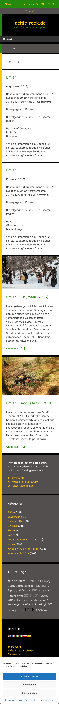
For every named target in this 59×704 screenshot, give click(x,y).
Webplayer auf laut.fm (24, 481)
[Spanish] (29, 636)
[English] (9, 636)
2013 (28, 595)
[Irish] (17, 636)
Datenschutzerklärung (14, 700)
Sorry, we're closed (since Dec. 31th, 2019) (29, 4)
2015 (10, 581)
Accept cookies (29, 676)
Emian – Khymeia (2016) (27, 297)
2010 (44, 595)
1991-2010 (22, 581)
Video (11, 544)
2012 (47, 610)
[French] (13, 636)
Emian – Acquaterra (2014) (29, 403)
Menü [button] (9, 38)
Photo (11, 530)
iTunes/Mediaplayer (22, 485)
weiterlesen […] (15, 348)
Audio (11, 512)
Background (15, 516)
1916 (29, 610)
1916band (24, 585)
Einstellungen (29, 693)
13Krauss (38, 590)
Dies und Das (16, 521)
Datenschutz (15, 654)
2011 (36, 595)
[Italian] (21, 636)
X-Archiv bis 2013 (18, 553)
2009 (39, 610)
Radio (11, 535)
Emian (11, 77)
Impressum (49, 700)
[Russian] (25, 636)
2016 (34, 581)
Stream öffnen (19, 478)
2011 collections (18, 600)
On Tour (12, 525)
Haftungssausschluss (21, 650)
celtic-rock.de (30, 23)
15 (22, 610)
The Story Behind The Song (24, 539)
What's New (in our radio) (23, 548)
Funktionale (29, 684)
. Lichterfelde (36, 600)
